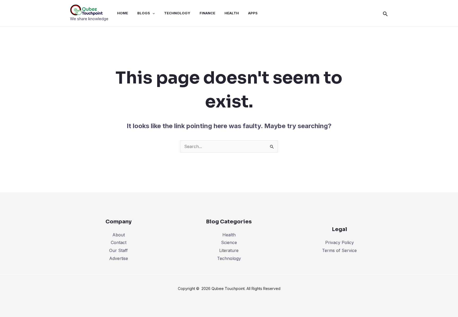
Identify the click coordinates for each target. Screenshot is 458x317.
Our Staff (118, 250)
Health (229, 234)
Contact (118, 242)
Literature (229, 250)
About (118, 234)
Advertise (118, 258)
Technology (229, 258)
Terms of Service (339, 250)
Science (229, 242)
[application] (152, 13)
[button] (385, 13)
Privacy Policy (339, 242)
